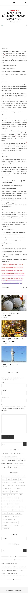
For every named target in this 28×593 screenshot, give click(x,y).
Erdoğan (21, 482)
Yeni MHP (18, 513)
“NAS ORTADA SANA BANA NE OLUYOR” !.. (12, 463)
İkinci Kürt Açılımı (19, 525)
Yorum (3, 413)
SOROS (17, 504)
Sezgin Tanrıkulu (16, 500)
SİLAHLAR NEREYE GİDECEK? (9, 457)
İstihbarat (6, 528)
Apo (24, 476)
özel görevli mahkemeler (10, 522)
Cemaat (15, 479)
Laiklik (4, 494)
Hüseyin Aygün (7, 488)
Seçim (4, 504)
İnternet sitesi (5, 397)
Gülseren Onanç (20, 485)
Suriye (22, 507)
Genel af (10, 485)
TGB (10, 510)
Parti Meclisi (13, 494)
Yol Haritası (6, 516)
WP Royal (8, 590)
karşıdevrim (6, 491)
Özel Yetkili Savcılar (9, 519)
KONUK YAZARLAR (14, 10)
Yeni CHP (11, 513)
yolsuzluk (16, 516)
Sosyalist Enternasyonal (10, 507)
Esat (4, 485)
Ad (2, 382)
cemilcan (7, 287)
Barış (4, 479)
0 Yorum (18, 22)
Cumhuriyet (6, 482)
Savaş (15, 497)
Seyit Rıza (5, 500)
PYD (4, 497)
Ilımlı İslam (17, 488)
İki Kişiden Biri (7, 525)
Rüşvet (9, 497)
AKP (8, 476)
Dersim (14, 482)
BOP (9, 479)
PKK (21, 494)
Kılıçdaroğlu (16, 491)
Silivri (10, 504)
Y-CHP (4, 513)
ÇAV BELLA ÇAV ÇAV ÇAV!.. (9, 364)
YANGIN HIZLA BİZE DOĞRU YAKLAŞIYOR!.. (12, 453)
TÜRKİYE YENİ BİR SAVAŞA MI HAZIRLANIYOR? (13, 460)
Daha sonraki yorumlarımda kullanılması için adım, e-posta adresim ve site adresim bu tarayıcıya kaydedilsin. (13, 408)
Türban (20, 510)
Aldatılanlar (16, 476)
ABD (4, 476)
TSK (15, 510)
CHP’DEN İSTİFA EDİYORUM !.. (9, 467)
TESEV (4, 510)
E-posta (3, 390)
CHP (21, 479)
